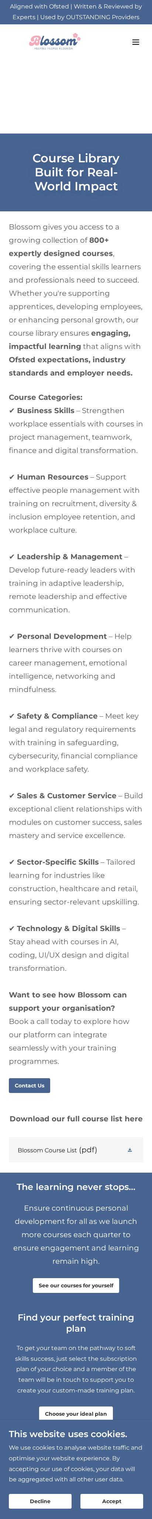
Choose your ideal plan (76, 1414)
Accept (111, 1501)
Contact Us (29, 1085)
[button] (135, 42)
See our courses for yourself (76, 1285)
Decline (40, 1501)
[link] (53, 42)
